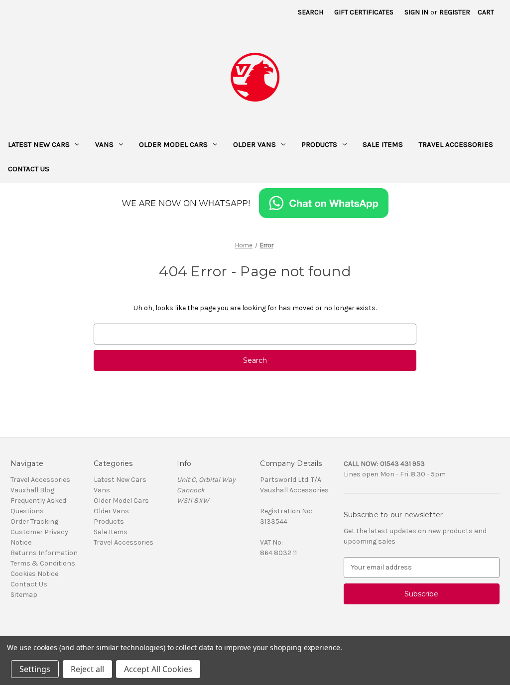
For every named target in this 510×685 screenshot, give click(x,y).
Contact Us (28, 168)
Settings (34, 669)
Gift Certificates (363, 12)
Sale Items (383, 144)
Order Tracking (34, 521)
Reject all (87, 669)
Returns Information (44, 553)
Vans (104, 144)
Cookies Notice (34, 574)
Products (319, 144)
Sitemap (23, 594)
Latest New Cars (39, 144)
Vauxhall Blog (32, 490)
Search (310, 12)
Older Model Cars (173, 144)
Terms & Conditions (42, 563)
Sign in (416, 12)
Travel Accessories (456, 144)
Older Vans (254, 144)
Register (454, 12)
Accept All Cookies (158, 669)
